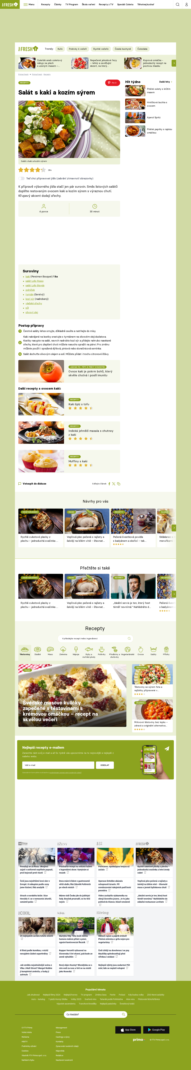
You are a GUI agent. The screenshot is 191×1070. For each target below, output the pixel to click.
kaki (28, 276)
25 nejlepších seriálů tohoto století (36, 936)
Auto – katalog (38, 999)
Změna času (101, 995)
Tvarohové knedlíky (88, 1004)
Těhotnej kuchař (145, 4)
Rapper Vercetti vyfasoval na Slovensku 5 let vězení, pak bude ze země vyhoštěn (76, 953)
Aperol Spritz (154, 117)
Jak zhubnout (33, 995)
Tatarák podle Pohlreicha (111, 999)
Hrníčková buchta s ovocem (157, 104)
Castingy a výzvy (63, 1037)
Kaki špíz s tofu (78, 404)
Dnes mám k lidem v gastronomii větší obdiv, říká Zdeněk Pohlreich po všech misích (75, 884)
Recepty (45, 4)
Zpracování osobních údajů (67, 1046)
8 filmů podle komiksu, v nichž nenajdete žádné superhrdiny (34, 952)
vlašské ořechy (34, 303)
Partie (112, 995)
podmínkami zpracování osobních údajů (65, 773)
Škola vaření (88, 4)
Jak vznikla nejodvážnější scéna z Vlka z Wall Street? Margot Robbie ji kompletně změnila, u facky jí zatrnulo (36, 970)
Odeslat (104, 765)
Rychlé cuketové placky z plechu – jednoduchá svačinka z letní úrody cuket (39, 539)
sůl (27, 307)
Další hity (165, 81)
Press (58, 1032)
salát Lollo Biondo (35, 285)
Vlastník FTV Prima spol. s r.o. (34, 1055)
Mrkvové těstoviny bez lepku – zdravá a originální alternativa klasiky (151, 725)
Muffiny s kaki (77, 461)
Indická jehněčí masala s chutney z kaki (90, 432)
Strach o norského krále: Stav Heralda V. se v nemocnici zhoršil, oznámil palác (36, 898)
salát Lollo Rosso (34, 281)
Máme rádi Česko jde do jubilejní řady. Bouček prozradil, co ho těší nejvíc (74, 898)
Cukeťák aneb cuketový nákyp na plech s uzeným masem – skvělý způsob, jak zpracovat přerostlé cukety (49, 67)
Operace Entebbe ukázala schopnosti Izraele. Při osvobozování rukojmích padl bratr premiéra (114, 886)
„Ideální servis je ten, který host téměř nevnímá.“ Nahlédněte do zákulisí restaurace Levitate (131, 605)
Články (57, 4)
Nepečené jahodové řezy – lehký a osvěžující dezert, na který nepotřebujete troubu (103, 64)
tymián (29, 294)
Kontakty (59, 1041)
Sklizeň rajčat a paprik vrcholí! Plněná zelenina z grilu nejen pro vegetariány (113, 939)
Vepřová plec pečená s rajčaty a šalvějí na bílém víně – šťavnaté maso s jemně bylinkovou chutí (85, 539)
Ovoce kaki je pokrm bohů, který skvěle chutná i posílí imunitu (90, 373)
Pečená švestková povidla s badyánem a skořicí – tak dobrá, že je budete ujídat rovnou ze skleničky (128, 539)
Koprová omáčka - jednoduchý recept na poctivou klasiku (154, 63)
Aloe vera (130, 999)
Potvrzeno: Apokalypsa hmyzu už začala (114, 868)
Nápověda (60, 1051)
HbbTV (24, 1041)
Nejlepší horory (70, 995)
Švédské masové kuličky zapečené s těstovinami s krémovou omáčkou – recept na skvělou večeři (60, 711)
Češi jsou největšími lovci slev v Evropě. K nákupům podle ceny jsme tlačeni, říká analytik (35, 884)
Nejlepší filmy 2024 (51, 995)
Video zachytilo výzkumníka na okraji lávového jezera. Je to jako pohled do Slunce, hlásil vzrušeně (114, 898)
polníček (30, 289)
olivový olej (32, 312)
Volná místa (27, 1032)
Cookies (25, 1051)
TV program (86, 995)
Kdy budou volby (136, 995)
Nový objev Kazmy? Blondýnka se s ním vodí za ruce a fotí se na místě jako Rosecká (75, 968)
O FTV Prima (27, 1028)
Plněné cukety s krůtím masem (158, 90)
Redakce (59, 1055)
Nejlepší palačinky (108, 1004)
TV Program (71, 4)
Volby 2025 (76, 999)
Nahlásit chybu (28, 1060)
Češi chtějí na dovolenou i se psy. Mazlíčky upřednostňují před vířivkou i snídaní (114, 953)
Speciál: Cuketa (125, 4)
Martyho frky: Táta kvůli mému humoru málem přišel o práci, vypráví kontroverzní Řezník (73, 939)
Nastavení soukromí (64, 1060)
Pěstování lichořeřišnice (149, 999)
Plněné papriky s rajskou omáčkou (159, 131)
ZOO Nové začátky (155, 995)
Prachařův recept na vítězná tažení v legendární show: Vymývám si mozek (75, 869)
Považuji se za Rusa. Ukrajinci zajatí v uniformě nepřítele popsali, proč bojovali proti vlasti (36, 869)
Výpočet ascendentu (66, 1004)
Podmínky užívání (29, 1046)
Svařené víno (90, 999)
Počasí (122, 995)
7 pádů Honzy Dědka (57, 999)
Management (61, 1028)
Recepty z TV (106, 4)
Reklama (25, 1037)
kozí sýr (30, 298)
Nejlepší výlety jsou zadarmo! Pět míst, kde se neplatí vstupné (114, 966)
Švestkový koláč (127, 1004)
